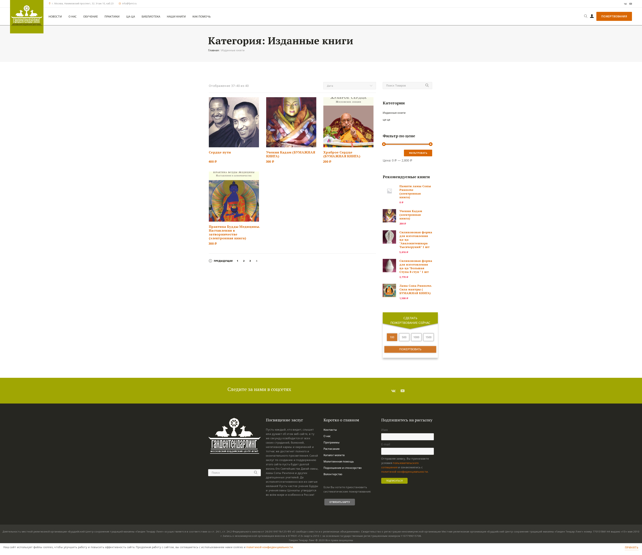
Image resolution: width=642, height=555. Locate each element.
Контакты (330, 430)
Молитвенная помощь (339, 461)
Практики (112, 16)
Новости (55, 16)
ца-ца (386, 119)
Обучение (90, 16)
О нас (73, 16)
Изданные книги (394, 113)
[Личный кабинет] (592, 16)
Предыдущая (223, 260)
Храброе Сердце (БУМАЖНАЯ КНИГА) (341, 154)
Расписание (332, 449)
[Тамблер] (393, 390)
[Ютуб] (630, 3)
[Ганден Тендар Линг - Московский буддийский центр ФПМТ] (26, 16)
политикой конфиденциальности (404, 471)
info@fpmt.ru (129, 3)
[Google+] (625, 3)
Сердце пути (220, 152)
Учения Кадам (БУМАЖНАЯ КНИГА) (290, 154)
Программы (332, 442)
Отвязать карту (339, 502)
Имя (384, 430)
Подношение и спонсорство (343, 468)
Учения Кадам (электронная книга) (410, 214)
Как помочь (201, 16)
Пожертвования (614, 16)
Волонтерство (333, 474)
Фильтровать (418, 152)
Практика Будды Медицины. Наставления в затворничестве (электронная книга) (234, 232)
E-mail (385, 444)
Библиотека (151, 16)
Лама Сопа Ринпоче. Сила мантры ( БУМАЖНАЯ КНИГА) (415, 289)
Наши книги (176, 16)
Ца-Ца (130, 16)
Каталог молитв (334, 455)
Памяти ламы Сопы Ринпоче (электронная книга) (415, 191)
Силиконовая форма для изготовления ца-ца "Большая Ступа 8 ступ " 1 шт (415, 266)
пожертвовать (410, 349)
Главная (213, 50)
